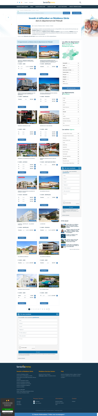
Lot (63, 114)
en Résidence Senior (47, 375)
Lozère (64, 116)
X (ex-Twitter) (38, 403)
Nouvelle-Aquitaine (71, 156)
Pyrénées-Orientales (71, 120)
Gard (71, 104)
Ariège (64, 98)
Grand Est (71, 147)
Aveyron (71, 102)
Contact (26, 2)
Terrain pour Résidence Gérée (23, 392)
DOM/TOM (71, 144)
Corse (71, 142)
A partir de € (30, 66)
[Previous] (27, 309)
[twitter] (19, 2)
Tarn (71, 123)
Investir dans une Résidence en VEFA (24, 375)
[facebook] (17, 2)
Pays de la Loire (71, 160)
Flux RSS (18, 403)
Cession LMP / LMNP (51, 6)
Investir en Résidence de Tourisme (24, 383)
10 (46, 309)
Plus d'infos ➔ (22, 74)
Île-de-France (71, 151)
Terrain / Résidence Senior (75, 6)
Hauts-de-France (71, 149)
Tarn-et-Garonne (66, 125)
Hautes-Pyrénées (71, 118)
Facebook (37, 401)
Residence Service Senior (22, 6)
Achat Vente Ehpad (62, 6)
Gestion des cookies (59, 403)
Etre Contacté (76, 13)
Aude (71, 100)
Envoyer (38, 352)
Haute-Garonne (71, 107)
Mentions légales (59, 401)
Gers (71, 109)
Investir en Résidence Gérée (22, 374)
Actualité (19, 398)
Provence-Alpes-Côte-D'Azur (71, 163)
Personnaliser (7, 411)
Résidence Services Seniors (44, 374)
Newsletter (31, 2)
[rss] (21, 2)
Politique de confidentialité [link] (7, 413)
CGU (56, 404)
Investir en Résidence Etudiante (23, 382)
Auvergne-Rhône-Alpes (71, 133)
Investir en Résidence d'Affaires (23, 385)
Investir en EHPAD (20, 386)
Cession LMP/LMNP (21, 389)
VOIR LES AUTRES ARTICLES (75, 249)
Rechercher (66, 13)
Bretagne (71, 138)
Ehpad (31, 6)
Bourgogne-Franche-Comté (71, 135)
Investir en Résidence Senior (23, 380)
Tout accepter (7, 409)
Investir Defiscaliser (40, 6)
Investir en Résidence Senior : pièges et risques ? (71, 374)
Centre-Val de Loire (71, 140)
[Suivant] (49, 309)
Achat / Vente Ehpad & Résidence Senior (25, 391)
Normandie (71, 154)
